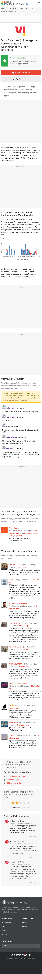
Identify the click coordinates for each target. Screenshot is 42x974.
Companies (13, 8)
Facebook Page (13, 780)
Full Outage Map (22, 79)
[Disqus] (21, 431)
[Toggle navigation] (39, 3)
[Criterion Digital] (21, 955)
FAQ (3, 926)
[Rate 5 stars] (29, 802)
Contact (5, 934)
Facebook (25, 926)
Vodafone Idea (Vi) (26, 8)
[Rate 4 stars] (25, 802)
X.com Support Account (16, 776)
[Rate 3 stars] (21, 802)
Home (3, 8)
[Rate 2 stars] (17, 802)
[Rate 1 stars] (13, 802)
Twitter (24, 923)
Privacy (5, 930)
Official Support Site (14, 783)
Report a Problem (22, 72)
